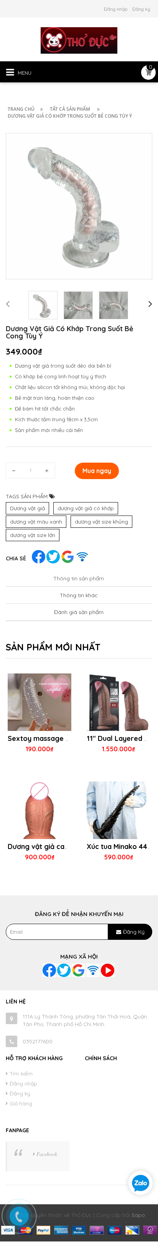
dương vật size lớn (32, 535)
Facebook (46, 1154)
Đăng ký (141, 9)
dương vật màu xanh (36, 521)
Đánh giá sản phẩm (79, 612)
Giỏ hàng (21, 1103)
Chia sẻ (16, 558)
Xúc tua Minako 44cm (122, 846)
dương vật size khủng (101, 521)
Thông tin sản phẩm (78, 578)
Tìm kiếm (21, 1073)
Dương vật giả (27, 508)
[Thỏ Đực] (79, 39)
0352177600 (38, 1041)
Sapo (138, 1215)
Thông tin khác (79, 595)
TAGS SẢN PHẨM (27, 496)
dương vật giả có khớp (86, 508)
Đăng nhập (115, 9)
